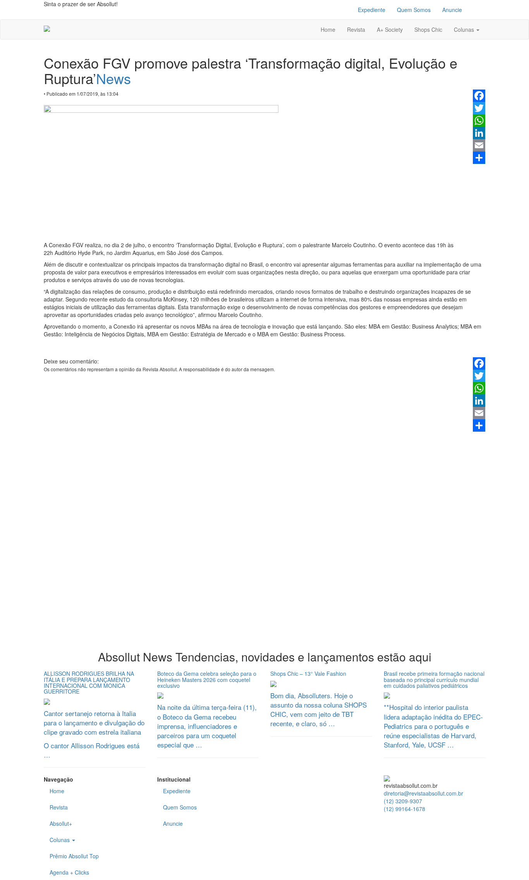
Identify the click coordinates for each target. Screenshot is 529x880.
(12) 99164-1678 (404, 809)
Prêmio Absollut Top (74, 856)
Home (328, 29)
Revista (356, 29)
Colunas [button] (465, 29)
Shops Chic (428, 29)
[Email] (479, 145)
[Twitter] (479, 108)
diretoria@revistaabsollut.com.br (423, 793)
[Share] (479, 158)
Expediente (371, 10)
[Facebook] (479, 96)
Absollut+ (61, 823)
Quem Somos (414, 10)
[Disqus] (264, 528)
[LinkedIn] (479, 133)
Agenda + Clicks (69, 872)
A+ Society (390, 29)
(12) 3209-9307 (403, 801)
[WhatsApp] (479, 120)
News (113, 78)
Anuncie (452, 10)
